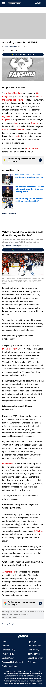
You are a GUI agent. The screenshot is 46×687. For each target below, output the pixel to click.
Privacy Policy (8, 654)
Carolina (6, 130)
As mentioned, (8, 572)
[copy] (15, 50)
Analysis (12, 624)
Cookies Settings (9, 666)
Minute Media (13, 672)
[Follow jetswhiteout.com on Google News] (40, 160)
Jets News (12, 213)
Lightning (6, 116)
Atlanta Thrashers (14, 93)
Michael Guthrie (11, 246)
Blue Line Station (33, 148)
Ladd (16, 123)
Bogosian (6, 120)
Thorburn (35, 123)
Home (4, 213)
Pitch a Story (33, 650)
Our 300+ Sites (34, 645)
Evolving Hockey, (9, 349)
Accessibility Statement (12, 662)
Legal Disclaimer (35, 658)
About (4, 641)
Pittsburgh (19, 130)
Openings (32, 641)
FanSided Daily (8, 650)
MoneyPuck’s (8, 463)
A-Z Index (32, 662)
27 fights (38, 531)
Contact (5, 645)
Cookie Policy (8, 658)
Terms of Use (34, 654)
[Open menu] (3, 3)
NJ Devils (16, 136)
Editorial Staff (10, 46)
